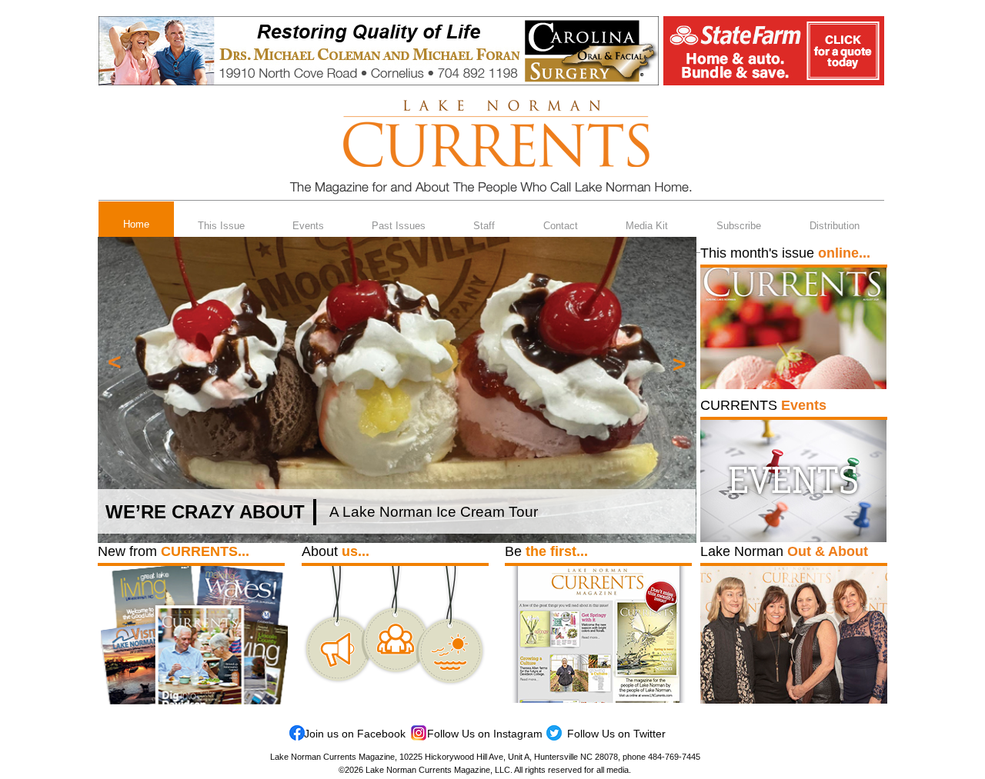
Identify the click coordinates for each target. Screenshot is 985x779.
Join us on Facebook (355, 733)
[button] (114, 361)
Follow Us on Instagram (485, 733)
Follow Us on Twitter (616, 733)
